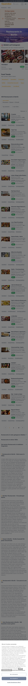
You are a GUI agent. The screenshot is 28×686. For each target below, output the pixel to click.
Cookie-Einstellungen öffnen (14, 682)
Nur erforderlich (14, 674)
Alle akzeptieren (14, 678)
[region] (14, 663)
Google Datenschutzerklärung (18, 670)
